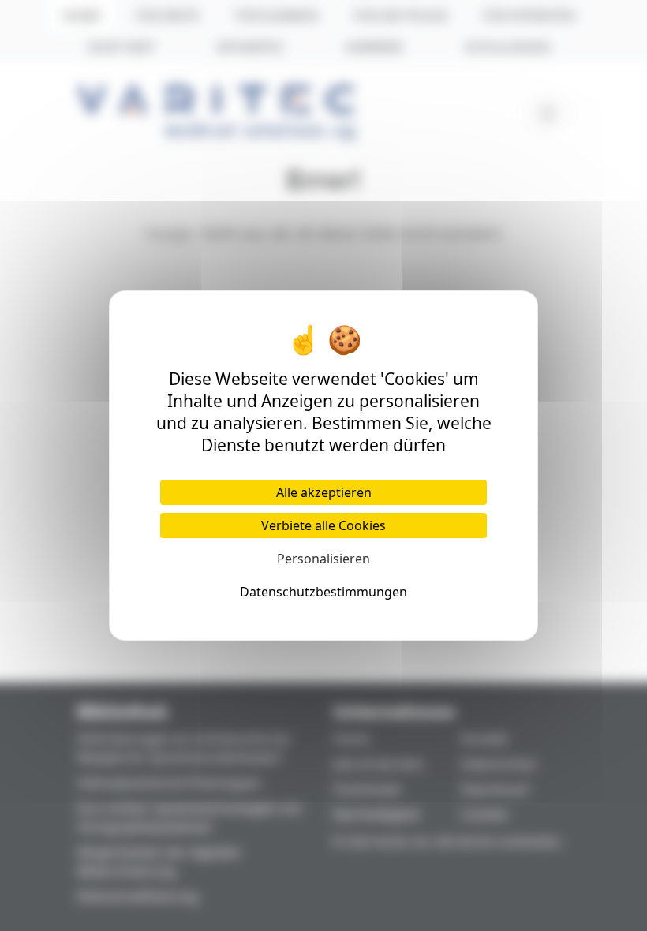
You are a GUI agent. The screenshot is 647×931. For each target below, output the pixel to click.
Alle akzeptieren (324, 492)
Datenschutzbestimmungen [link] (323, 591)
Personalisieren (323, 558)
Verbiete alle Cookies (323, 525)
